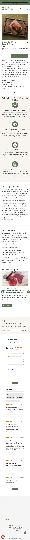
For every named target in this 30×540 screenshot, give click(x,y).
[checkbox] (9, 401)
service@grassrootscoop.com (11, 244)
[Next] (28, 291)
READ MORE (6, 305)
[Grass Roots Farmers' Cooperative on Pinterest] (13, 531)
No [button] (6, 454)
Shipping (3, 48)
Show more (15, 489)
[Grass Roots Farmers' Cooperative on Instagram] (17, 531)
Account (5, 513)
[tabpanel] (15, 442)
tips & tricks (8, 288)
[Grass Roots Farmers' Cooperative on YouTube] (25, 533)
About (4, 507)
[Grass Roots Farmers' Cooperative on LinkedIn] (25, 531)
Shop (4, 501)
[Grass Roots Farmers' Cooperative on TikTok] (21, 531)
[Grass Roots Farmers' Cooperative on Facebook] (9, 531)
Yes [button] (6, 416)
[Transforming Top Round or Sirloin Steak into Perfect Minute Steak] (15, 278)
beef (3, 288)
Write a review (15, 383)
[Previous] (2, 291)
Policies (5, 519)
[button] (15, 354)
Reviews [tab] (9, 389)
